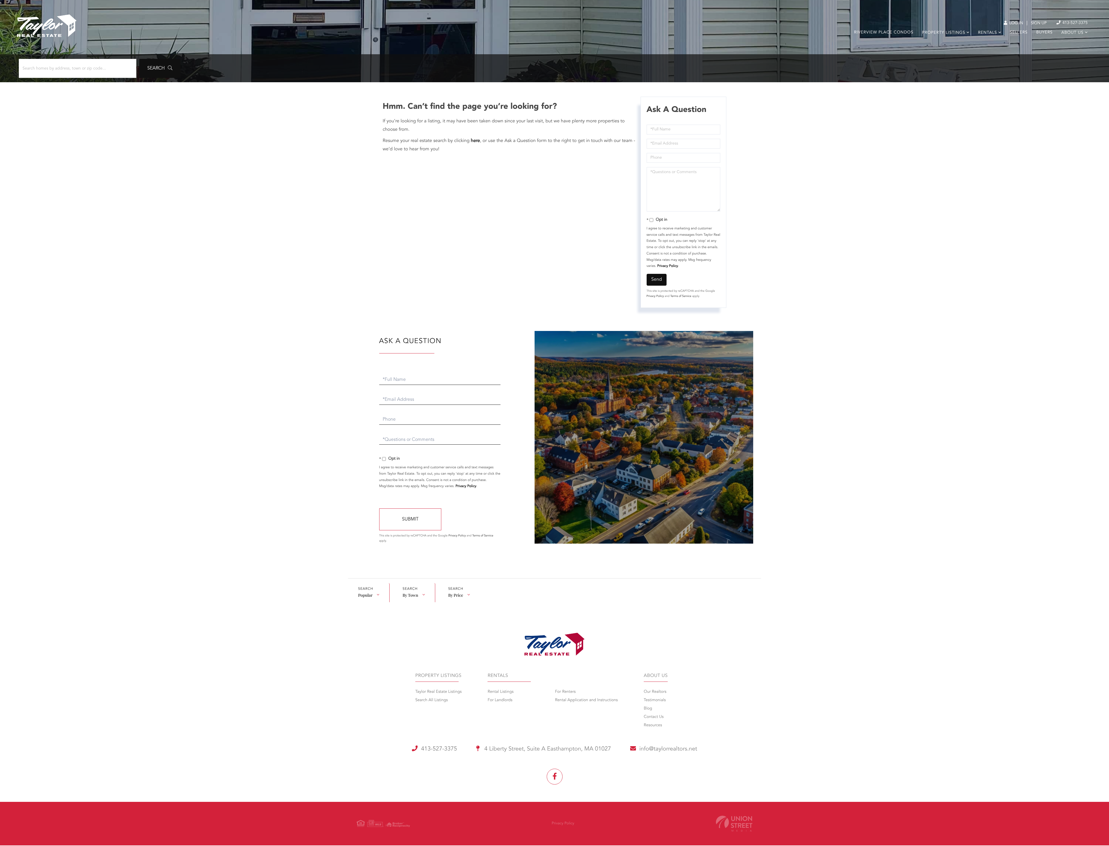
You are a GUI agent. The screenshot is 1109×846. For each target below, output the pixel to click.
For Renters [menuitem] (565, 692)
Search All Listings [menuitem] (431, 700)
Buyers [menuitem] (1044, 33)
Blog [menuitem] (648, 709)
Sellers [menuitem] (1019, 33)
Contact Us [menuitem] (654, 717)
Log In (1015, 23)
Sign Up (1039, 23)
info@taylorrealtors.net (668, 749)
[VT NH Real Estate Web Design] (734, 824)
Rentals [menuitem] (987, 33)
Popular (365, 595)
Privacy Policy (667, 266)
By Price (455, 595)
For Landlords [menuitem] (499, 700)
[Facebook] (555, 777)
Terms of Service (680, 296)
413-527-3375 (1074, 23)
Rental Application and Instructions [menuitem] (586, 700)
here (475, 140)
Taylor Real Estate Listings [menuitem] (438, 692)
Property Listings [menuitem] (943, 33)
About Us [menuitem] (1072, 33)
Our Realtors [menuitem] (655, 692)
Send (656, 279)
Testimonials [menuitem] (655, 700)
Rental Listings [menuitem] (500, 692)
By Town (410, 595)
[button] (160, 68)
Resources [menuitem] (653, 725)
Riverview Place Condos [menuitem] (883, 33)
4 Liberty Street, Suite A (547, 749)
